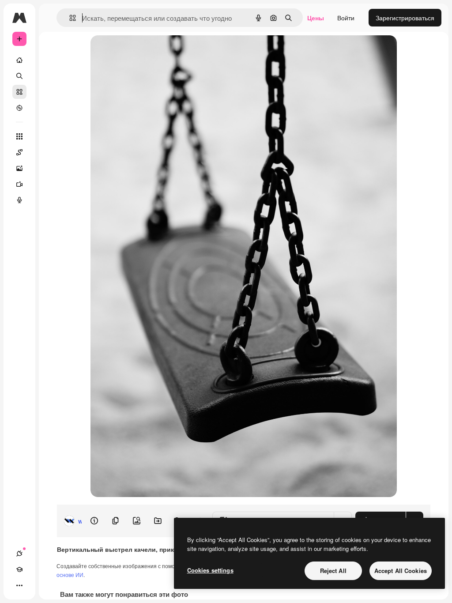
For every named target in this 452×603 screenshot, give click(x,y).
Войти (345, 17)
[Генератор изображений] (19, 168)
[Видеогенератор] (19, 184)
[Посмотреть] (19, 108)
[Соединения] (19, 553)
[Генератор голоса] (19, 200)
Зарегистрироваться (405, 17)
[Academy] (19, 569)
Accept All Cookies (400, 570)
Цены (315, 17)
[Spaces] (19, 152)
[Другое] (19, 585)
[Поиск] (19, 76)
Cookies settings (210, 570)
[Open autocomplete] (69, 18)
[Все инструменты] (19, 136)
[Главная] (19, 60)
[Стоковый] (19, 92)
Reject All (333, 570)
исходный (150, 52)
